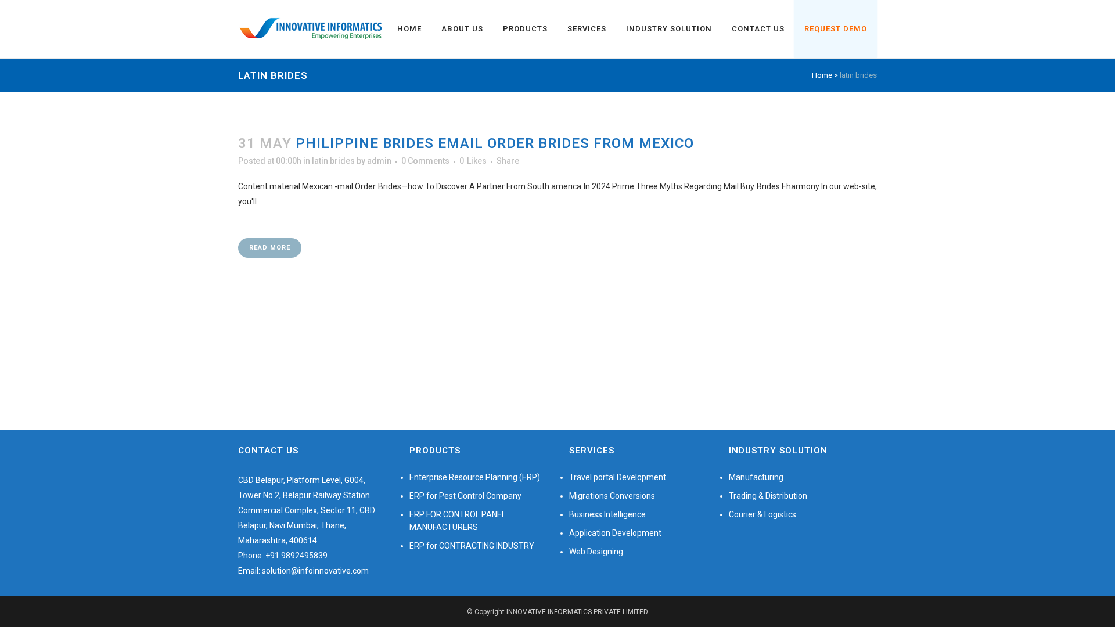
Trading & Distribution (768, 495)
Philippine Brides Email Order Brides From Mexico (495, 143)
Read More (269, 247)
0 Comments (425, 160)
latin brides (333, 160)
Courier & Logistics (762, 514)
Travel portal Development (617, 477)
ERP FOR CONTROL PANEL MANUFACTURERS (457, 521)
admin (379, 160)
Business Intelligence (607, 514)
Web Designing (596, 551)
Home (822, 75)
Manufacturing (756, 477)
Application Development (615, 533)
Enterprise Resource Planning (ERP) (474, 477)
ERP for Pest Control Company (465, 495)
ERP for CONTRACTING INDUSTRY (471, 545)
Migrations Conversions (612, 495)
